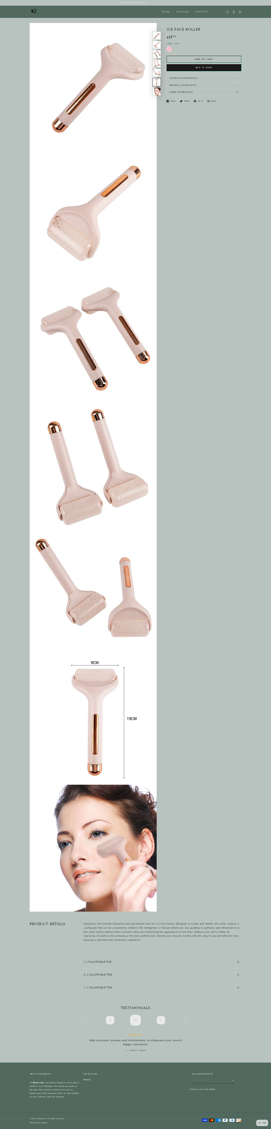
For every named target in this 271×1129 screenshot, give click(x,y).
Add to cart (204, 59)
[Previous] (86, 1020)
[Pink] (169, 49)
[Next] (185, 1020)
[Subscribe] (233, 1080)
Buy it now (204, 67)
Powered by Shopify (38, 1123)
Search (87, 1079)
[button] (227, 12)
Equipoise (41, 1118)
